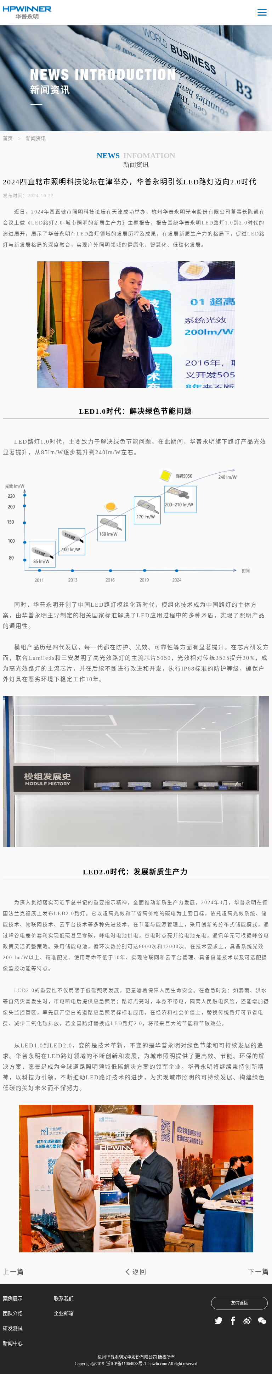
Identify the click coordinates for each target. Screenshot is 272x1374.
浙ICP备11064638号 (124, 1363)
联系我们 (64, 1298)
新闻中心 (13, 1343)
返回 (139, 1271)
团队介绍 (13, 1313)
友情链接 (239, 1303)
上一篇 (13, 1271)
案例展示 (13, 1298)
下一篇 (258, 1271)
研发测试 (13, 1328)
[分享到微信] (261, 1321)
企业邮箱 (64, 1313)
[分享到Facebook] (232, 1321)
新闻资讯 (36, 138)
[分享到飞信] (218, 1321)
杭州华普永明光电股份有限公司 (127, 1357)
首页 (8, 138)
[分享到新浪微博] (247, 1321)
